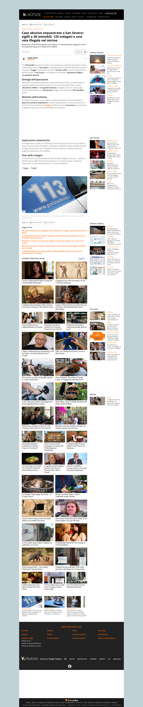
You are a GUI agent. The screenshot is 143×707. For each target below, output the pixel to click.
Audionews (109, 13)
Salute (49, 634)
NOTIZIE (34, 14)
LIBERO (28, 702)
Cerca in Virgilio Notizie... (51, 659)
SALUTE (109, 76)
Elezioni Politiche (79, 638)
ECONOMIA (76, 13)
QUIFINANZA (98, 702)
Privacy (38, 705)
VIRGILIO (33, 702)
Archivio (102, 659)
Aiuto (64, 705)
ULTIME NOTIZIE (50, 13)
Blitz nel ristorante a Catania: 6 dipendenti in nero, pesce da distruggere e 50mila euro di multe (54, 247)
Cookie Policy (45, 705)
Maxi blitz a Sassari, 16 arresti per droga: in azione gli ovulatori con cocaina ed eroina (53, 242)
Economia (102, 631)
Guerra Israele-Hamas (106, 638)
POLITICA (68, 13)
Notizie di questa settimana (31, 643)
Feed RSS (71, 659)
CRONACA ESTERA (112, 86)
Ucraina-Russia (53, 638)
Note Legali (32, 705)
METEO (109, 322)
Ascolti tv (81, 17)
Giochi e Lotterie (79, 634)
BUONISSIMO (106, 702)
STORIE (109, 181)
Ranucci (74, 17)
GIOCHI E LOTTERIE (112, 332)
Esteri (74, 631)
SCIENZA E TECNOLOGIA (114, 55)
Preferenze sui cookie (56, 705)
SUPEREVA (114, 702)
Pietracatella (59, 17)
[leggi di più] (85, 59)
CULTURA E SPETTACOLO (114, 65)
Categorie (93, 659)
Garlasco (67, 17)
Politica (50, 631)
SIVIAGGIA (91, 702)
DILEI (85, 702)
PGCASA (62, 702)
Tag (109, 659)
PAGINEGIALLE (41, 702)
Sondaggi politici (91, 17)
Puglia (34, 168)
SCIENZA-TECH (92, 13)
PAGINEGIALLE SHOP (53, 702)
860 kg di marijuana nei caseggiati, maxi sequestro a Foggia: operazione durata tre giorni (54, 232)
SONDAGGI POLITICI (113, 247)
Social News (102, 634)
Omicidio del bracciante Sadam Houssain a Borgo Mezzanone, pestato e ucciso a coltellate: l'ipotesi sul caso (54, 237)
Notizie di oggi (27, 638)
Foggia (25, 168)
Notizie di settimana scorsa (31, 646)
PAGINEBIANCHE (70, 702)
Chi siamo (25, 705)
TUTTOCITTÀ (79, 702)
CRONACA (60, 13)
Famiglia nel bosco (104, 17)
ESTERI (83, 13)
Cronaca (25, 631)
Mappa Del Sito (82, 659)
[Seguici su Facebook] (70, 667)
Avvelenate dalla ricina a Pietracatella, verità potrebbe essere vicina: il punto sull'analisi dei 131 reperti (52, 252)
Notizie (32, 658)
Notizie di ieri (26, 641)
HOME (24, 29)
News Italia (117, 659)
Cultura (25, 634)
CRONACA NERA (112, 171)
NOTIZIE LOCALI (38, 29)
